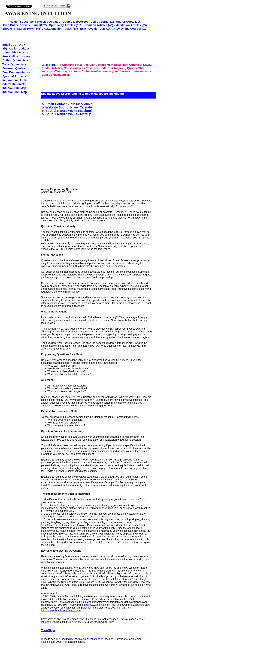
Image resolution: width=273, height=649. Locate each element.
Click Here (49, 64)
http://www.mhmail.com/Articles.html (61, 610)
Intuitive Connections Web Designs (93, 639)
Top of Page (48, 630)
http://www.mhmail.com (97, 604)
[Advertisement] (98, 52)
